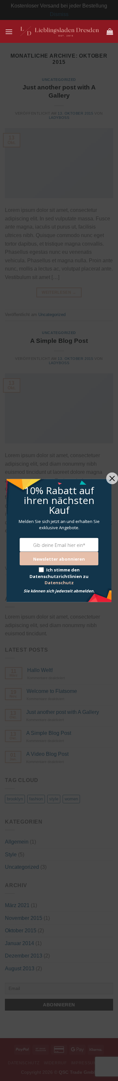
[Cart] (110, 31)
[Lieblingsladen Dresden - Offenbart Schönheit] (60, 31)
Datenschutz (59, 583)
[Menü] (9, 32)
